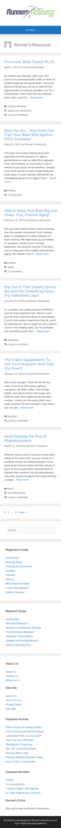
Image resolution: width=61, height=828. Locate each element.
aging (11, 110)
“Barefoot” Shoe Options (19, 636)
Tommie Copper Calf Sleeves (22, 788)
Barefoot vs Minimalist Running (23, 627)
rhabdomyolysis (17, 492)
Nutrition (12, 416)
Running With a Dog (17, 753)
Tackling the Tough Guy (19, 744)
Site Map (11, 708)
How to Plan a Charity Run (21, 761)
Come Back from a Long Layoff (23, 735)
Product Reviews (17, 106)
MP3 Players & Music (18, 583)
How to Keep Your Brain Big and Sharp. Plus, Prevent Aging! (30, 212)
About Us (11, 671)
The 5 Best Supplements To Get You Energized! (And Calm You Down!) (29, 364)
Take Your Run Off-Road (19, 740)
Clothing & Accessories (19, 566)
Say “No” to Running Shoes (21, 748)
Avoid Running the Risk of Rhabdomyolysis (25, 438)
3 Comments (15, 271)
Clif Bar (10, 780)
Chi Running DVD (15, 784)
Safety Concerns (15, 592)
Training (10, 575)
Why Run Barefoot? (17, 623)
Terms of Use (13, 700)
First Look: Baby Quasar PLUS (29, 62)
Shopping (13, 340)
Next (23, 512)
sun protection (23, 110)
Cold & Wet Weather (17, 588)
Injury (11, 488)
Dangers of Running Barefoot (22, 640)
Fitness (12, 190)
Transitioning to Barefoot (20, 632)
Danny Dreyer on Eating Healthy (24, 727)
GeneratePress (38, 823)
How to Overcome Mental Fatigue (25, 731)
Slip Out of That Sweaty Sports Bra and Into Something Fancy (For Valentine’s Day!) (30, 291)
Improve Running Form (18, 645)
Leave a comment (18, 114)
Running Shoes (14, 562)
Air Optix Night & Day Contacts (23, 792)
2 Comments (15, 195)
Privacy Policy (13, 704)
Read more (36, 97)
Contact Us (12, 676)
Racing (9, 579)
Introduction (12, 557)
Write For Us (13, 680)
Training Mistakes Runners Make (24, 757)
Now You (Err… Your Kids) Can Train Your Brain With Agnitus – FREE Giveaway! (29, 134)
